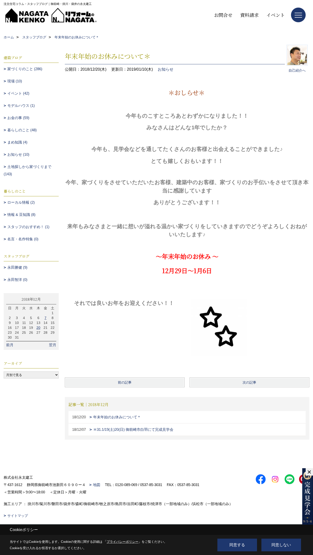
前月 (9, 345)
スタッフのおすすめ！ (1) (28, 227)
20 (38, 328)
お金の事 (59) (18, 118)
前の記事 (125, 382)
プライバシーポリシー (122, 542)
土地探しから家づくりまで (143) (27, 170)
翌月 (52, 345)
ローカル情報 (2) (21, 202)
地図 (96, 485)
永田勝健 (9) (17, 267)
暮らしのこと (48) (22, 130)
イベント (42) (18, 93)
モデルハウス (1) (21, 105)
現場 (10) (14, 81)
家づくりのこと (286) (24, 69)
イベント (275, 14)
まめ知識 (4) (17, 142)
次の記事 (249, 382)
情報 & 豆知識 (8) (21, 214)
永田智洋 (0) (17, 280)
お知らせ (165, 69)
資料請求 (249, 14)
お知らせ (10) (18, 154)
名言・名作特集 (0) (22, 239)
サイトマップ (17, 516)
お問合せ (223, 14)
